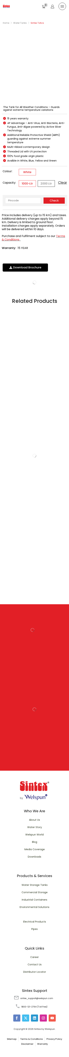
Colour (7, 171)
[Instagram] (43, 1018)
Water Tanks (20, 22)
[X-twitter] (25, 1018)
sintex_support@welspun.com (36, 998)
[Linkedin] (34, 1018)
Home (6, 22)
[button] (45, 6)
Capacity (9, 183)
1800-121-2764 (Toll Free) (34, 1006)
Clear (62, 182)
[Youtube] (52, 1018)
